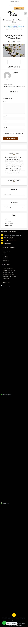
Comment (5, 102)
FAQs (23, 623)
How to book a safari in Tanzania (15, 625)
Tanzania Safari (6, 278)
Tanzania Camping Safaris (9, 274)
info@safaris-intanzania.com (10, 240)
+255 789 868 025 (8, 238)
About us (5, 253)
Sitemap (10, 620)
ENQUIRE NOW (19, 8)
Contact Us (5, 255)
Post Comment (11, 138)
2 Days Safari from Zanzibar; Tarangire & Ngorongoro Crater (14, 27)
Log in (6, 219)
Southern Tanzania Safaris (9, 270)
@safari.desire (7, 243)
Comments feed (9, 223)
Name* (5, 116)
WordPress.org (8, 225)
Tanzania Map (6, 260)
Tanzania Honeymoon (8, 272)
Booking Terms (16, 620)
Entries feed (8, 221)
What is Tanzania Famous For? (12, 172)
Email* (4, 121)
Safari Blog (5, 258)
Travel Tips (5, 256)
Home (8, 25)
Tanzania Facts (6, 251)
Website (5, 127)
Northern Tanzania (15, 25)
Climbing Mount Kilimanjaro (9, 276)
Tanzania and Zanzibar (8, 268)
